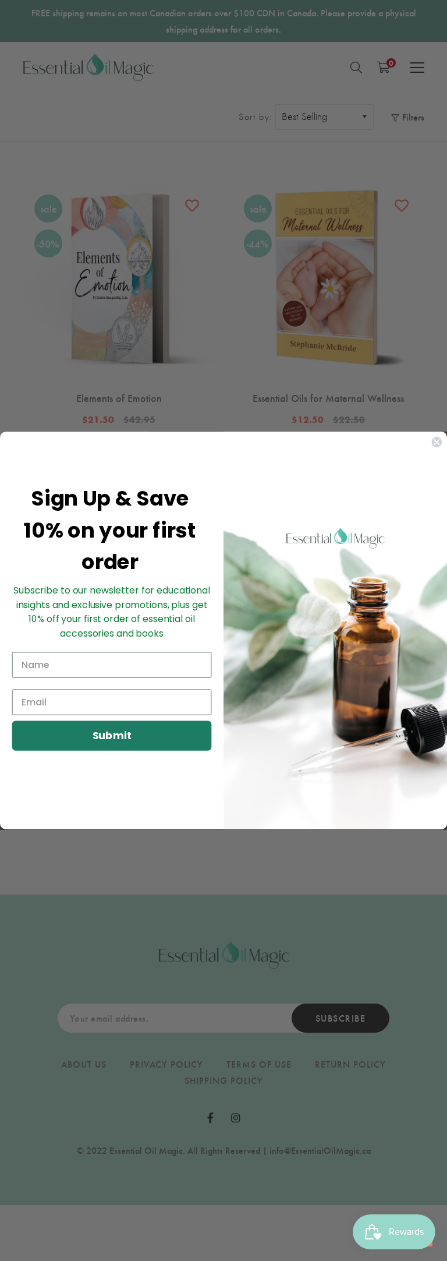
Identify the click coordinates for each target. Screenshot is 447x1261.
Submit (112, 735)
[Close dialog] (436, 442)
